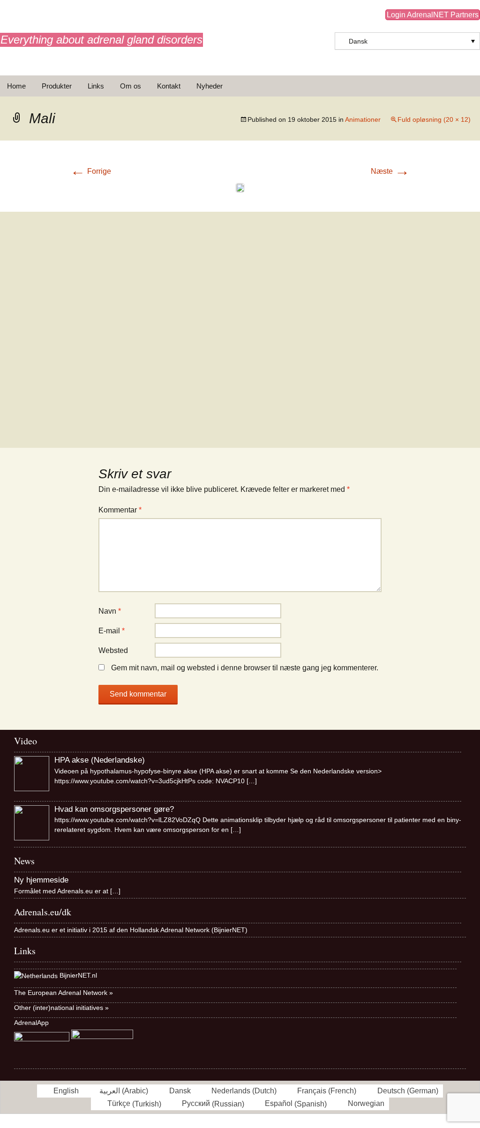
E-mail (111, 631)
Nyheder (209, 86)
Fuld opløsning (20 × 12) (434, 119)
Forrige (90, 171)
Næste (390, 171)
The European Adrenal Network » (63, 992)
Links (96, 86)
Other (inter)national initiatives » (61, 1007)
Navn (109, 611)
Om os (130, 86)
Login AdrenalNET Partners (433, 15)
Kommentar (120, 510)
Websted (113, 650)
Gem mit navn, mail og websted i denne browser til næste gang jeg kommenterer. (244, 668)
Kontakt (168, 86)
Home (16, 86)
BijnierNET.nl (78, 975)
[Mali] (240, 187)
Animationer (363, 119)
